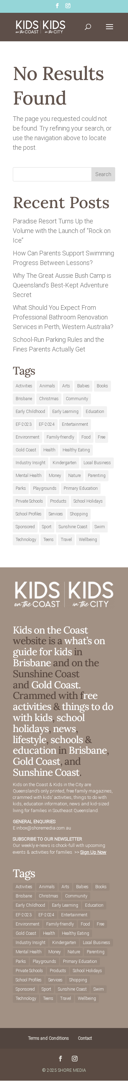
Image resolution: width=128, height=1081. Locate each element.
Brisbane (24, 398)
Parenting (97, 475)
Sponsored (25, 526)
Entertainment (75, 424)
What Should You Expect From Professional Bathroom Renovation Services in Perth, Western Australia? (63, 317)
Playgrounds (45, 488)
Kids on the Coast (50, 630)
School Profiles (29, 514)
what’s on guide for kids (59, 646)
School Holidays (88, 501)
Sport (47, 526)
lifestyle (29, 739)
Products (58, 501)
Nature (74, 475)
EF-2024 (47, 424)
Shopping (79, 514)
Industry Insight (31, 462)
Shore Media (72, 1070)
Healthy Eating (76, 449)
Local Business (97, 462)
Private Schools (29, 501)
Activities (24, 385)
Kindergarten (64, 462)
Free (101, 437)
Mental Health (29, 475)
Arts (66, 385)
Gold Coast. (55, 684)
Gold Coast (26, 449)
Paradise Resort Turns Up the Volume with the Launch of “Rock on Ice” (62, 230)
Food (86, 437)
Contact (85, 1038)
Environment (27, 437)
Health (49, 449)
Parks (21, 488)
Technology (26, 539)
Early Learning (65, 411)
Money (55, 475)
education (35, 750)
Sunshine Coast (73, 526)
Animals (47, 385)
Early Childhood (30, 411)
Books (102, 385)
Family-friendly (60, 437)
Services (56, 514)
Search (103, 174)
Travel (66, 539)
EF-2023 (24, 424)
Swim (100, 526)
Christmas (49, 398)
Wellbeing (88, 539)
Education (95, 411)
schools (66, 739)
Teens (48, 539)
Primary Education (81, 488)
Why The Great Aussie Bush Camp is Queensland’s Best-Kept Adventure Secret (62, 285)
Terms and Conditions (48, 1038)
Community (77, 398)
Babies (83, 385)
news (64, 728)
